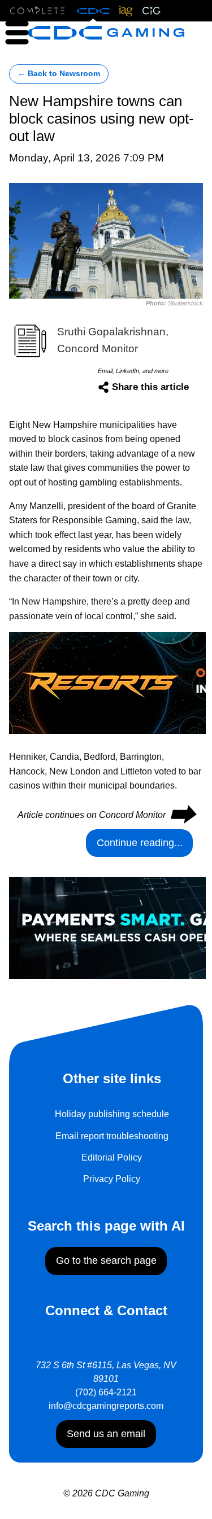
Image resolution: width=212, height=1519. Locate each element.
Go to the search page (106, 1260)
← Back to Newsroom (59, 73)
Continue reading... (140, 842)
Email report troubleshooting (111, 1136)
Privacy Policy (111, 1179)
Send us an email (106, 1433)
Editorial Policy (111, 1157)
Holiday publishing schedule (112, 1114)
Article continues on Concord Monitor (106, 815)
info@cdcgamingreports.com (106, 1406)
